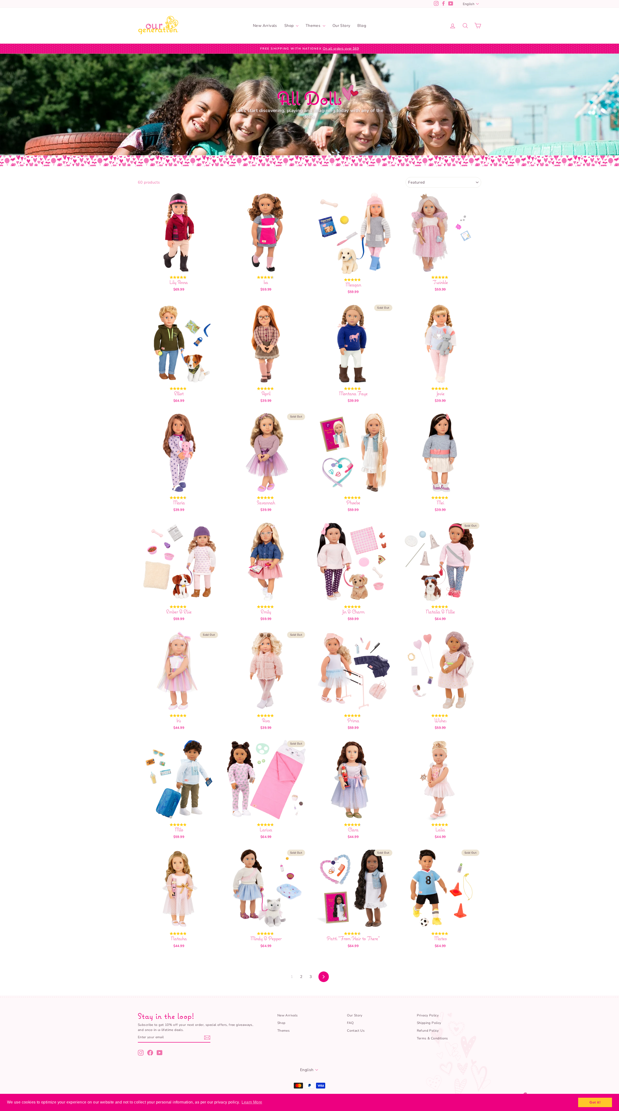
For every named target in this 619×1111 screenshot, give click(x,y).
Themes (314, 25)
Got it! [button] (595, 1102)
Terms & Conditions (432, 1038)
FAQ (350, 1023)
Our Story (341, 25)
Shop (289, 25)
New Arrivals (265, 25)
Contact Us (356, 1030)
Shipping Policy (429, 1023)
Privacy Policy (428, 1015)
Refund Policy (428, 1030)
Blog (361, 25)
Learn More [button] (252, 1102)
